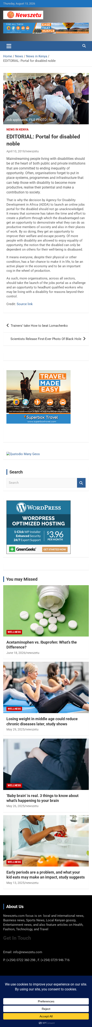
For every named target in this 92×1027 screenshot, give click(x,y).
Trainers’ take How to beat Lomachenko (39, 326)
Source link (25, 304)
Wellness (14, 632)
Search (81, 483)
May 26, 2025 (15, 806)
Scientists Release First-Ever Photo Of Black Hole (45, 339)
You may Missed (21, 579)
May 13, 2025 (15, 883)
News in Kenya (17, 129)
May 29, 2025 (15, 729)
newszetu (32, 151)
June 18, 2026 (15, 652)
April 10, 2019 (15, 151)
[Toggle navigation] (9, 46)
